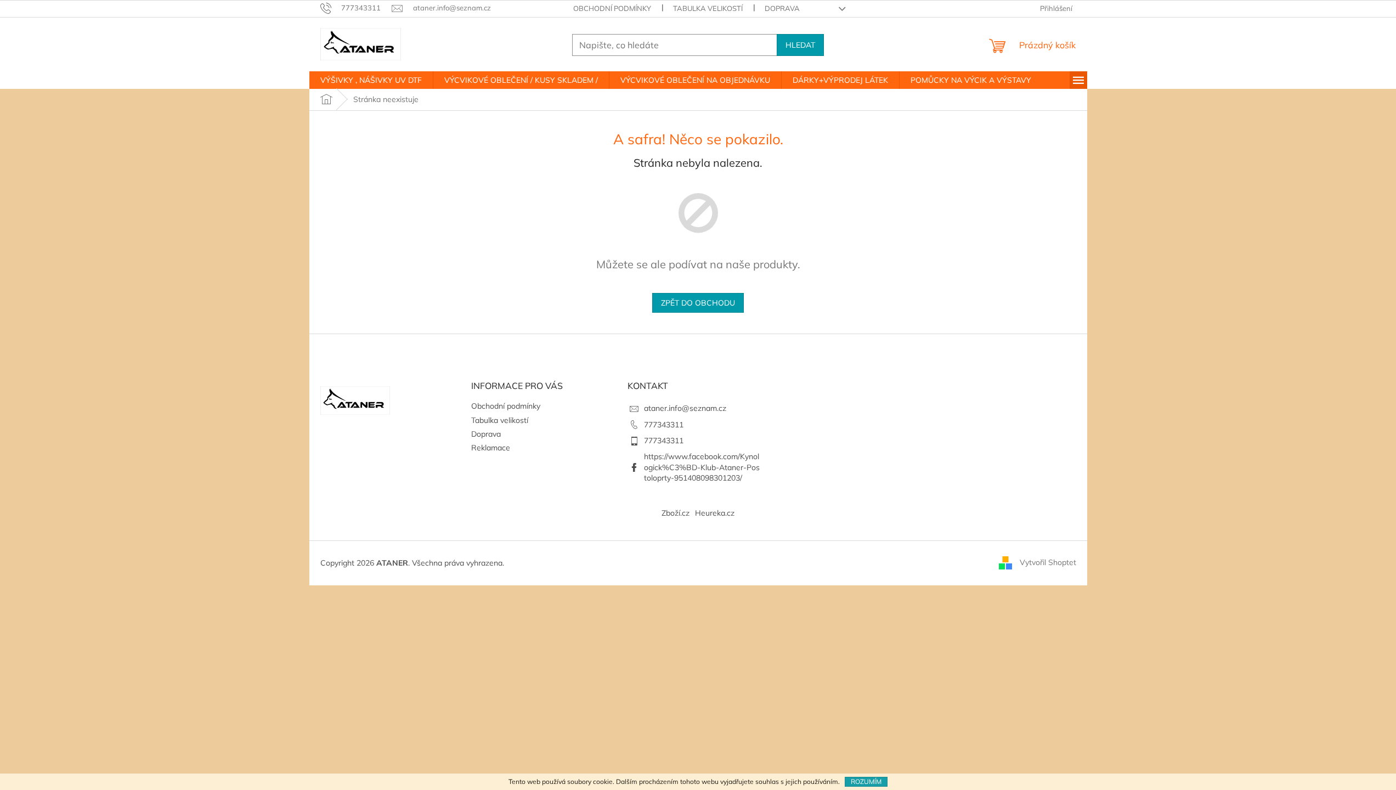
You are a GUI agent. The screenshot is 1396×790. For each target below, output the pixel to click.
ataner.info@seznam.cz (685, 408)
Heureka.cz (714, 513)
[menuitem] (371, 80)
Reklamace (490, 448)
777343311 (663, 425)
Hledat (800, 45)
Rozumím (866, 781)
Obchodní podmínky (612, 8)
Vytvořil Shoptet (1048, 562)
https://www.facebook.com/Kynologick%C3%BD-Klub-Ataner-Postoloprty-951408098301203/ (702, 467)
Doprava (782, 8)
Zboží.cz (675, 513)
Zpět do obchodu (698, 303)
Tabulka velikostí (708, 8)
